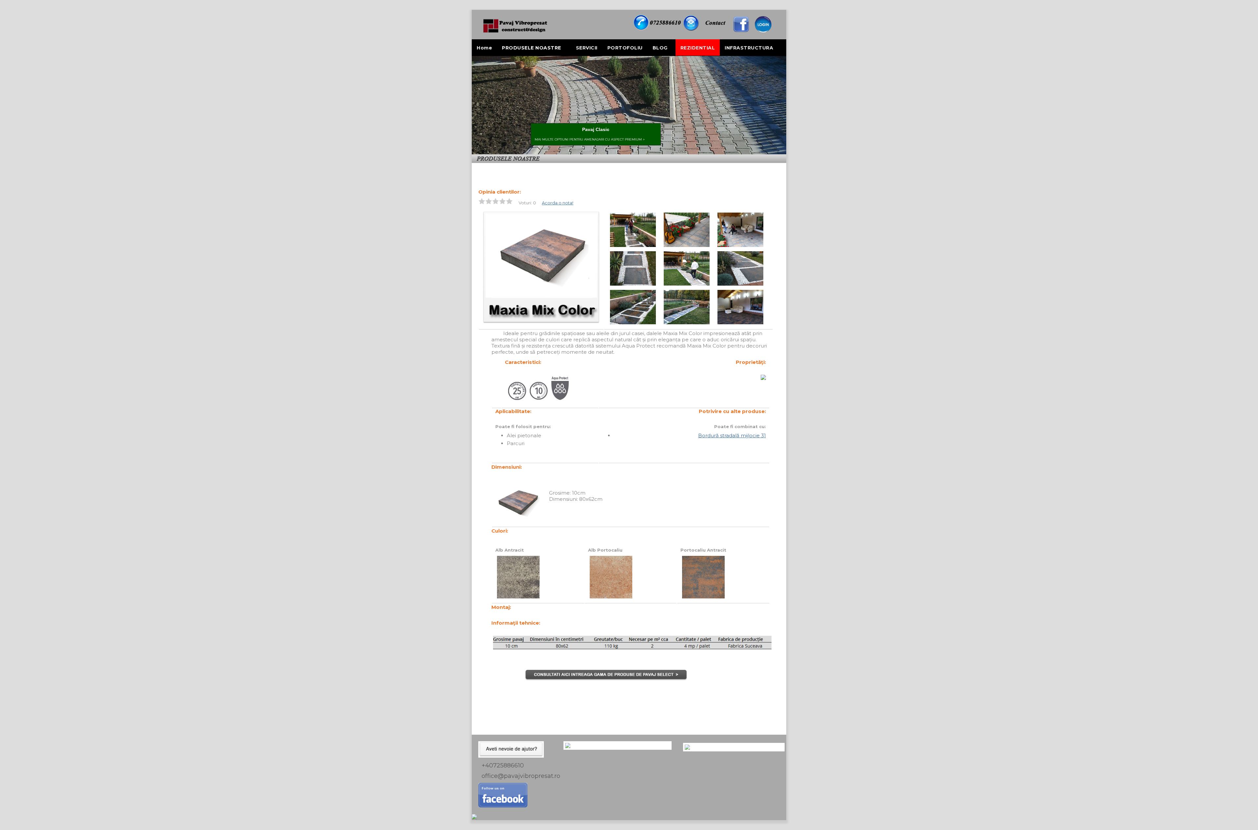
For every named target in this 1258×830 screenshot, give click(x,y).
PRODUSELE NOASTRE (531, 48)
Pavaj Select (507, 167)
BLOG (660, 48)
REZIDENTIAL (697, 48)
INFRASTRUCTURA (749, 48)
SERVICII (587, 48)
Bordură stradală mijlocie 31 (732, 435)
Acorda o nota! (557, 202)
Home (484, 48)
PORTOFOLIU (625, 48)
